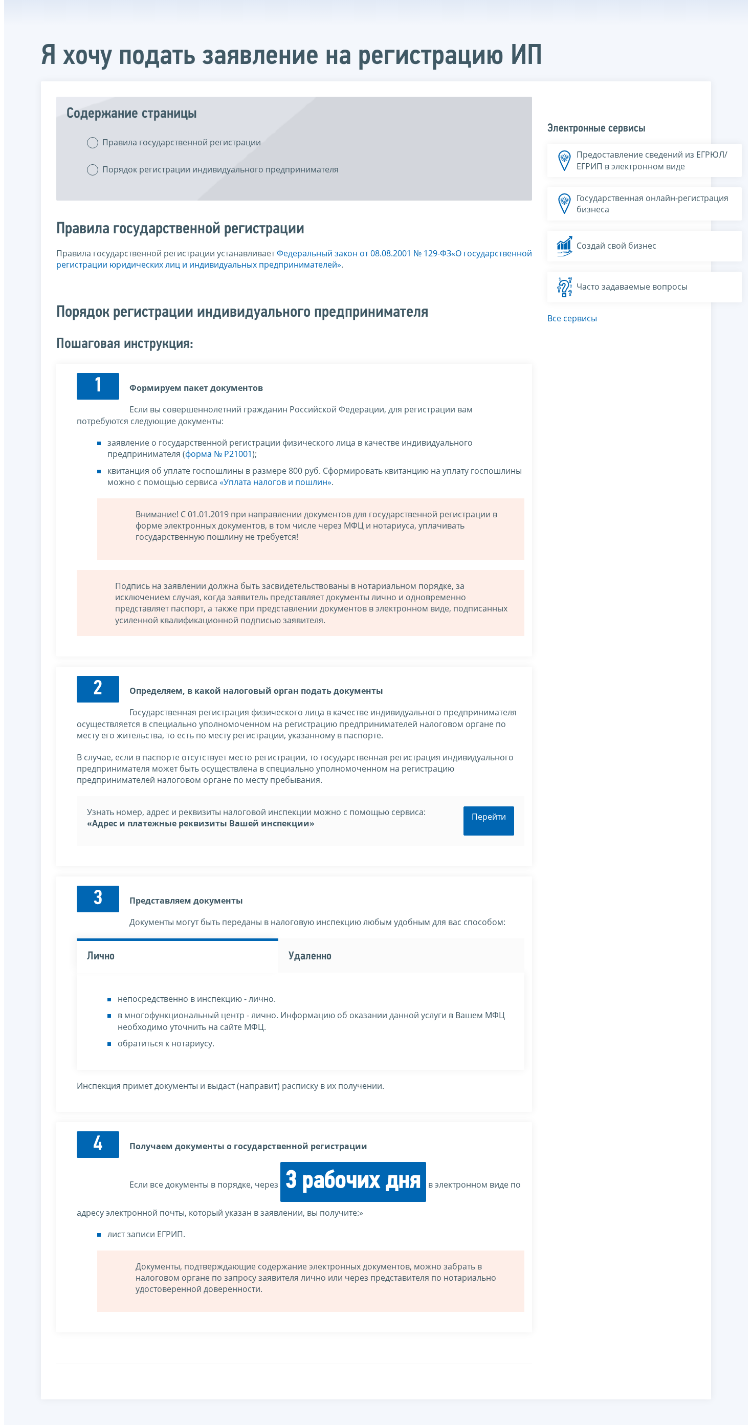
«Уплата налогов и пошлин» (275, 482)
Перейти (489, 816)
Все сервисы (572, 318)
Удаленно (310, 956)
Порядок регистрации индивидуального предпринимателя (220, 169)
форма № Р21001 (218, 453)
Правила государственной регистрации (181, 142)
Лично (101, 956)
